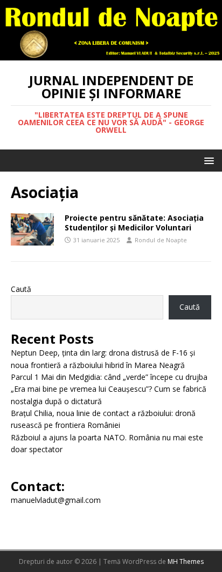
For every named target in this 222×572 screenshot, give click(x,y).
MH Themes (186, 561)
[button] (207, 160)
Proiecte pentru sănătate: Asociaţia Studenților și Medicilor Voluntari (134, 223)
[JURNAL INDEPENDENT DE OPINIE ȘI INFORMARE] (111, 54)
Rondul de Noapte (161, 240)
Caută (21, 289)
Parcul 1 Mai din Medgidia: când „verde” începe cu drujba (109, 377)
